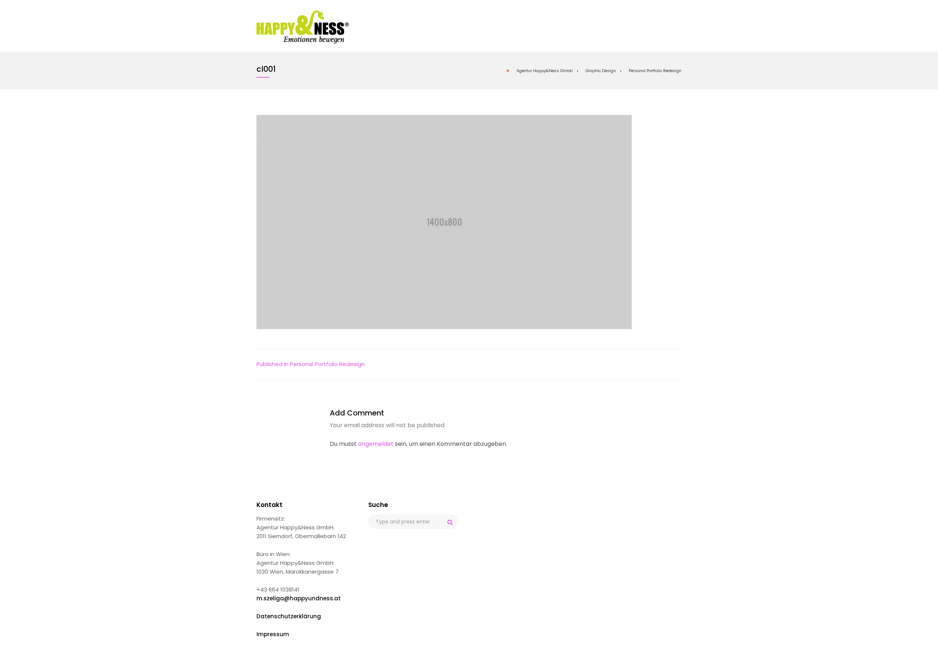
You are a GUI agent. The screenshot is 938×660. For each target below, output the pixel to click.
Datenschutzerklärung (288, 616)
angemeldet (376, 444)
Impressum (272, 634)
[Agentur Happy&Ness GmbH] (302, 26)
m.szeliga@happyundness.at (298, 598)
